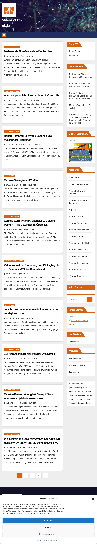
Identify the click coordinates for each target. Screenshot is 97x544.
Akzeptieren (48, 520)
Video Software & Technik (14, 260)
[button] (93, 498)
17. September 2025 (15, 145)
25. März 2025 (12, 359)
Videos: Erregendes (78, 223)
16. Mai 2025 (11, 274)
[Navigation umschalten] (49, 35)
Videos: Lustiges (76, 236)
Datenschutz (54, 540)
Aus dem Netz (9, 176)
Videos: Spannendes (79, 256)
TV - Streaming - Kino (12, 47)
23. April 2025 (12, 318)
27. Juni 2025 (12, 185)
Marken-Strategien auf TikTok (21, 180)
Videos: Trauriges (77, 276)
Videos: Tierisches (77, 270)
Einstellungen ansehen (48, 534)
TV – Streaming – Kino (79, 184)
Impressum (74, 372)
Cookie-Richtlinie (43, 540)
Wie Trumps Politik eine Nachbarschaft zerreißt (31, 95)
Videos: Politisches (12, 91)
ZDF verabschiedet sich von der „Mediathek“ (30, 353)
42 (39, 475)
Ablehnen (48, 527)
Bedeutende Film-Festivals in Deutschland (28, 51)
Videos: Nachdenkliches (80, 243)
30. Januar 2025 (13, 447)
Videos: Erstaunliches (79, 230)
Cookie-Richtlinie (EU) (79, 365)
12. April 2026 (12, 56)
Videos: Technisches (78, 263)
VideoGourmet (30, 56)
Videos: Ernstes (76, 216)
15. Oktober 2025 (14, 100)
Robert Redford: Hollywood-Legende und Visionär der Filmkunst (80, 96)
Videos (72, 210)
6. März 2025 (12, 403)
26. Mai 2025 (11, 229)
